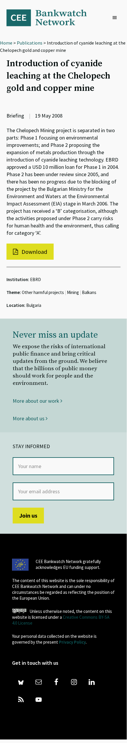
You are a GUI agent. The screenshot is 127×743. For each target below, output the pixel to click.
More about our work (36, 400)
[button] (116, 18)
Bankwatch (50, 17)
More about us (29, 418)
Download (33, 251)
